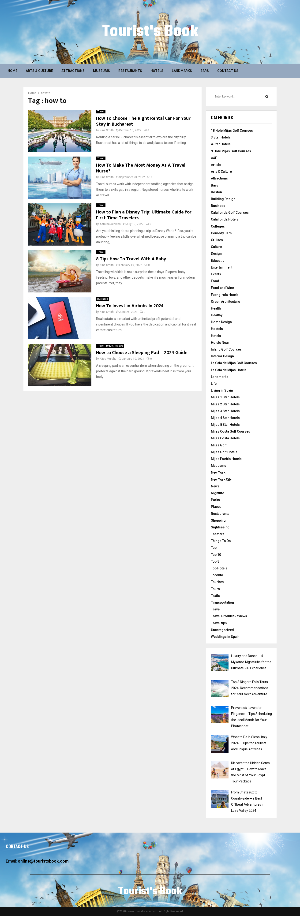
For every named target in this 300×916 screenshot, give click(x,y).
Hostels (217, 329)
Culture (216, 247)
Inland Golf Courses (226, 349)
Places (216, 506)
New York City (221, 479)
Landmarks (182, 71)
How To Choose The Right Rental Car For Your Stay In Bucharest (143, 121)
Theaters (218, 534)
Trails (215, 596)
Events (216, 274)
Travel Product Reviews (110, 345)
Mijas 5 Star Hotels (225, 424)
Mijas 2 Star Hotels (225, 404)
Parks (215, 500)
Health (216, 308)
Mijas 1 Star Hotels (225, 397)
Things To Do (221, 541)
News (215, 486)
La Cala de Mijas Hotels (229, 370)
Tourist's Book (150, 31)
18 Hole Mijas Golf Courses (232, 130)
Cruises (217, 240)
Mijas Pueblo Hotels (226, 459)
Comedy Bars (221, 233)
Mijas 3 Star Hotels (225, 411)
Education (218, 260)
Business (102, 299)
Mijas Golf (219, 445)
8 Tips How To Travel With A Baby (131, 259)
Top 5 (215, 561)
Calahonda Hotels (224, 219)
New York (218, 472)
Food (215, 281)
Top (214, 548)
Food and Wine (222, 288)
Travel (100, 111)
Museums (101, 71)
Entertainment (221, 267)
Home (12, 71)
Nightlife (217, 493)
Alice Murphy (108, 358)
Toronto (217, 575)
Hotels (156, 71)
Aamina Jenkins (110, 224)
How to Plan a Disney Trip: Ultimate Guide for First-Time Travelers (143, 215)
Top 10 (216, 555)
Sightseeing (220, 527)
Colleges (218, 226)
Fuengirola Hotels (225, 295)
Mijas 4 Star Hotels (225, 418)
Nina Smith (107, 130)
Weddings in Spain (225, 637)
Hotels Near (220, 342)
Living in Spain (222, 390)
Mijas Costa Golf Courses (230, 431)
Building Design (223, 199)
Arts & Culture (39, 71)
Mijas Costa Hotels (225, 438)
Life (214, 383)
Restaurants (130, 71)
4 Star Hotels (221, 144)
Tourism (217, 582)
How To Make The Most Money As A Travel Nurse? (140, 168)
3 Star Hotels (221, 137)
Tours (215, 589)
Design (216, 253)
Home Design (221, 322)
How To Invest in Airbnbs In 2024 (130, 306)
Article (216, 165)
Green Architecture (225, 301)
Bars (204, 71)
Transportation (222, 602)
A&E (214, 158)
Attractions (73, 71)
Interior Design (222, 356)
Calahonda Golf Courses (230, 212)
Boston (216, 192)
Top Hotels (219, 568)
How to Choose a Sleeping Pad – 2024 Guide (142, 353)
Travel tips (219, 623)
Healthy (216, 315)
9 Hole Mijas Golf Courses (231, 151)
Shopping (218, 520)
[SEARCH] (267, 96)
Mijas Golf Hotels (224, 452)
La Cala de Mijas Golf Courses (234, 363)
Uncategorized (222, 630)
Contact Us (227, 71)
